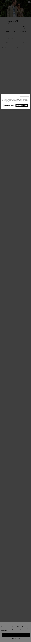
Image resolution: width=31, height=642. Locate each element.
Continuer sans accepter (24, 96)
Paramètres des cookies (9, 105)
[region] (15, 101)
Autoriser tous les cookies (21, 105)
